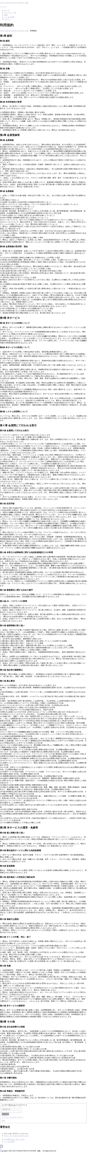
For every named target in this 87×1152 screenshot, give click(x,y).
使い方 (6, 10)
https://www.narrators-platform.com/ (16, 1136)
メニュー (3, 6)
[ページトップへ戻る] (0, 1149)
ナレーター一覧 (10, 13)
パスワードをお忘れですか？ (13, 1117)
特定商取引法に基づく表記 (14, 1139)
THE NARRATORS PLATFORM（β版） (15, 3)
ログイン (7, 19)
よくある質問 (9, 17)
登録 (3, 1121)
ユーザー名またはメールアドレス (14, 1105)
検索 (6, 15)
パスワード (6, 1109)
